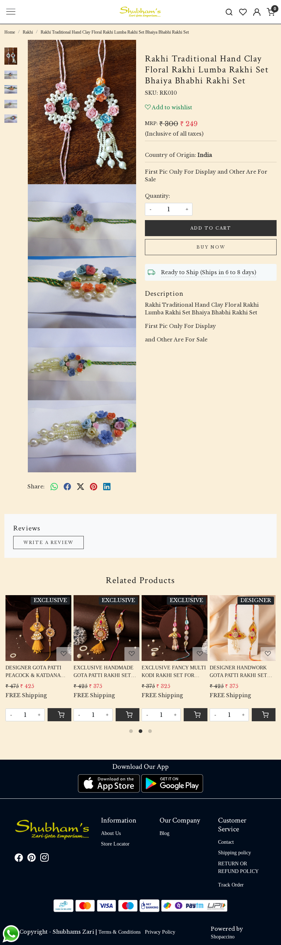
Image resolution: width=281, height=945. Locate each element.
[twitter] (80, 486)
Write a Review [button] (48, 542)
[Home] (140, 12)
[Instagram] (44, 859)
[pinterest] (93, 486)
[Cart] (196, 714)
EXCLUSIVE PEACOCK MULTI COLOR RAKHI (33, 671)
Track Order (231, 885)
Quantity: (157, 196)
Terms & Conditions (119, 932)
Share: (36, 486)
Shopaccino (223, 937)
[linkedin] (106, 486)
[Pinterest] (31, 859)
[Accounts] (257, 12)
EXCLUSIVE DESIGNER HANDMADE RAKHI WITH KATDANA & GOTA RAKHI (241, 672)
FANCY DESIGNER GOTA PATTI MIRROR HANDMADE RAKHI (103, 672)
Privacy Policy (160, 932)
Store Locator (115, 844)
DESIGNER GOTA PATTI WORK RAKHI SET (170, 671)
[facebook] (67, 486)
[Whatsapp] (54, 486)
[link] (229, 12)
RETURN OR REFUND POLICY (238, 867)
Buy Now (210, 247)
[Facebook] (19, 859)
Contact (226, 842)
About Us (111, 833)
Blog (164, 833)
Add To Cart (210, 228)
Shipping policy (234, 852)
